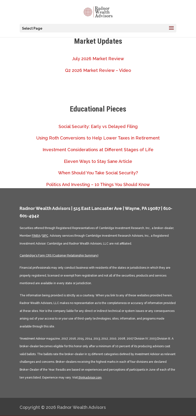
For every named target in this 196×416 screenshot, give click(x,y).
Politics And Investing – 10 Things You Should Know (98, 184)
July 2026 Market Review (98, 58)
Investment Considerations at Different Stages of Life (98, 149)
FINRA (36, 235)
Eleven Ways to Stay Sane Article (98, 161)
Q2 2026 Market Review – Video (98, 70)
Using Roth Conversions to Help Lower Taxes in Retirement (98, 137)
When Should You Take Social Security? (98, 172)
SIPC (45, 235)
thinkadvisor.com (90, 377)
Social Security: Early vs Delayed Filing (98, 126)
